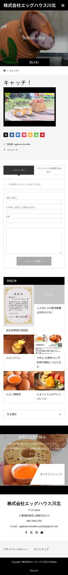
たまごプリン (13, 358)
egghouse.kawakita (22, 144)
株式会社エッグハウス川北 (29, 5)
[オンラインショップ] (34, 465)
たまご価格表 (13, 394)
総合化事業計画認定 (17, 330)
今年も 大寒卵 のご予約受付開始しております (49, 362)
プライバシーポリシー (15, 549)
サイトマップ (41, 549)
